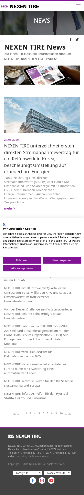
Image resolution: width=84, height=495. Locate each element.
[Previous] (15, 413)
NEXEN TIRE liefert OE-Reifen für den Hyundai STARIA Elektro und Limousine (36, 395)
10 (61, 413)
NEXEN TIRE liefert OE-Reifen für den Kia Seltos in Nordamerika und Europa (38, 383)
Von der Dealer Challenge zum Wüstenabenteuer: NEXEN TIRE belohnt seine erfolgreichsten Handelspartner (38, 313)
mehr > (9, 208)
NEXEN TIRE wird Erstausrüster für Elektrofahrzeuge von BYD (28, 354)
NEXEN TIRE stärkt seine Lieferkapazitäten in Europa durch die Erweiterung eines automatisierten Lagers (35, 368)
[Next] (66, 413)
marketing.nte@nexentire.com (33, 456)
